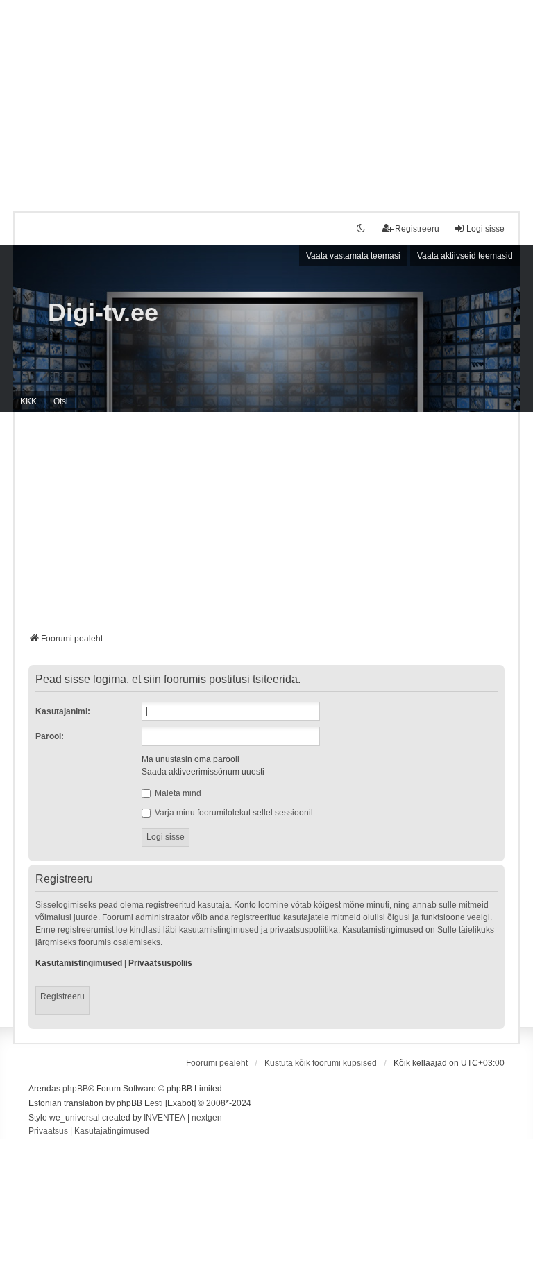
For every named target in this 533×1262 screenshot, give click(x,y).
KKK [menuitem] (28, 401)
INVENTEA (164, 1118)
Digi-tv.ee (103, 312)
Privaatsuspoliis (160, 963)
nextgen (207, 1118)
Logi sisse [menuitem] (485, 229)
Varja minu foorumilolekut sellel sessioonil (233, 813)
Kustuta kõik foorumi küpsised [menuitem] (320, 1063)
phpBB (75, 1089)
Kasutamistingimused (78, 963)
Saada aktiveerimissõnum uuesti (203, 772)
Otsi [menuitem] (60, 401)
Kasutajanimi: (62, 711)
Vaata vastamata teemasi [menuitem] (353, 256)
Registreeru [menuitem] (417, 229)
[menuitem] (48, 1131)
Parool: (49, 736)
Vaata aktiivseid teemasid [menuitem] (465, 256)
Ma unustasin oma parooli (190, 759)
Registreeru (62, 996)
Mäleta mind (177, 793)
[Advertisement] (266, 97)
